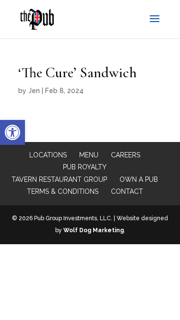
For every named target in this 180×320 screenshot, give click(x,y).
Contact (127, 191)
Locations (48, 155)
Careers (125, 155)
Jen (34, 91)
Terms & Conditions (62, 191)
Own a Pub (139, 179)
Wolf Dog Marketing (93, 230)
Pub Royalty (85, 167)
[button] (12, 132)
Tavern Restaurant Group (59, 179)
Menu (88, 155)
